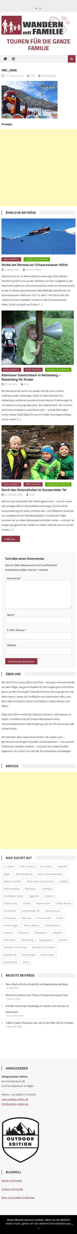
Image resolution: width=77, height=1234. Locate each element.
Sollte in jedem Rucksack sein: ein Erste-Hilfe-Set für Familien (40, 1023)
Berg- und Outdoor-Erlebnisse (17, 1197)
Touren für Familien (36, 259)
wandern (63, 940)
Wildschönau (48, 955)
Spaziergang (45, 940)
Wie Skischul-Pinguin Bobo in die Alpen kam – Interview (13, 539)
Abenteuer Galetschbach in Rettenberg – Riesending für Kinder (31, 377)
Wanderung (10, 955)
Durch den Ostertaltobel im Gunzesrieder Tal (33, 489)
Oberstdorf (10, 940)
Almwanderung (24, 874)
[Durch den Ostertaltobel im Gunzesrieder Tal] (38, 452)
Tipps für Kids (33, 369)
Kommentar (14, 578)
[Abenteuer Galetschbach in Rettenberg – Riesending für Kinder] (38, 338)
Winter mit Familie (11, 1180)
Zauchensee (10, 962)
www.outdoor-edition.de (14, 1099)
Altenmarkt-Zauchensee (40, 881)
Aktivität (62, 866)
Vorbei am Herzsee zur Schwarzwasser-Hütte (34, 264)
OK (38, 1228)
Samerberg (27, 940)
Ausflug (63, 881)
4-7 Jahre (9, 866)
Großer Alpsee (63, 903)
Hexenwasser (52, 911)
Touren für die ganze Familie (38, 44)
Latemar (8, 933)
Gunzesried (10, 911)
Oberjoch (58, 933)
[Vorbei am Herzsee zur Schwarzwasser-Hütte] (38, 236)
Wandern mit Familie (15, 947)
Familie (27, 903)
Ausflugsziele (11, 259)
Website (11, 645)
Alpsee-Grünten (12, 881)
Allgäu (7, 874)
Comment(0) (49, 76)
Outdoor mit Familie (12, 1189)
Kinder (59, 918)
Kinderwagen (11, 925)
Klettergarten (52, 925)
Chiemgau (46, 889)
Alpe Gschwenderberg (50, 874)
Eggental (34, 896)
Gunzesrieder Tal (30, 911)
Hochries (26, 918)
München (24, 933)
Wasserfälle (28, 955)
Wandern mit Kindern (44, 947)
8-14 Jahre (46, 866)
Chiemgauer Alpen (14, 896)
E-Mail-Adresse (16, 630)
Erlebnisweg (10, 903)
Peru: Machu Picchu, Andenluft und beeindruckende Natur (37, 984)
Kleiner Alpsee (31, 925)
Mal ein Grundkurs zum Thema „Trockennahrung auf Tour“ (37, 995)
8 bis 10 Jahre (27, 866)
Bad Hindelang (11, 889)
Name (11, 615)
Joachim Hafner (33, 269)
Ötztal (26, 962)
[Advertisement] (38, 167)
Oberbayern (41, 933)
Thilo (32, 76)
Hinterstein (10, 918)
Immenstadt (44, 918)
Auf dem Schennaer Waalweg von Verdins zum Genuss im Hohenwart (37, 1009)
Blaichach (30, 889)
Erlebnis (48, 896)
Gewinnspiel (43, 903)
